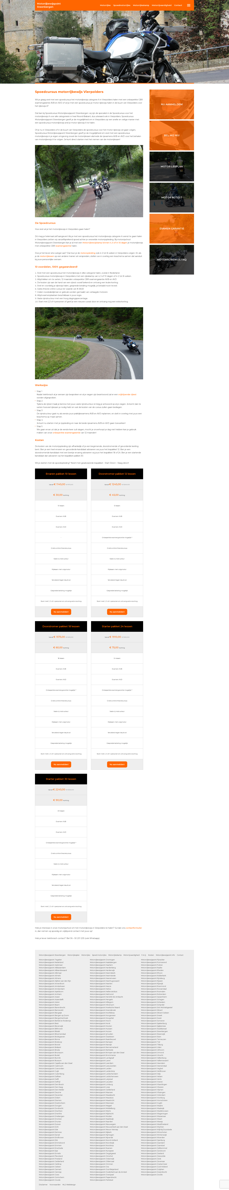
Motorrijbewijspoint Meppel (101, 1106)
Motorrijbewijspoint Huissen (101, 1029)
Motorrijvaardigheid (132, 955)
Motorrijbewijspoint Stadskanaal (154, 1029)
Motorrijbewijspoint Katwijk (101, 1045)
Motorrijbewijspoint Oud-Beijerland (104, 1169)
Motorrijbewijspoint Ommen (101, 1164)
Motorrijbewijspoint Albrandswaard (53, 970)
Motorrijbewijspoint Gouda (49, 1180)
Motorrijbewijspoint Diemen (50, 1100)
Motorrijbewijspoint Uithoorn (152, 1050)
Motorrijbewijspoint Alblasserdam (52, 968)
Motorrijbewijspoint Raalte (151, 968)
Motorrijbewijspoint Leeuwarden (103, 1066)
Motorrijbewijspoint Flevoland (51, 1156)
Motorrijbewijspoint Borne (49, 1039)
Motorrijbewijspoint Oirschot (101, 1156)
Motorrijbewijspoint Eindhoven (51, 1138)
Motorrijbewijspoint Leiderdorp (102, 1071)
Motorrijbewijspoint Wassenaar (153, 1116)
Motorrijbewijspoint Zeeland (152, 1153)
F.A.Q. (144, 955)
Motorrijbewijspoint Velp (150, 1074)
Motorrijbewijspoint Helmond (101, 994)
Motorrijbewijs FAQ (171, 259)
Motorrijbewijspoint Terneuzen (153, 1039)
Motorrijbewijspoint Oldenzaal (102, 1161)
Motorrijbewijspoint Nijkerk (100, 1132)
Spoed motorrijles (99, 955)
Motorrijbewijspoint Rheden (152, 970)
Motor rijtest (171, 197)
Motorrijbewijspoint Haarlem (101, 965)
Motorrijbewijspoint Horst (100, 1023)
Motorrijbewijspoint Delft (49, 1079)
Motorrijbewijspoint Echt (49, 1127)
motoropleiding (87, 253)
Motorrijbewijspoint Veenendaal (154, 1066)
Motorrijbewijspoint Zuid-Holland (154, 1167)
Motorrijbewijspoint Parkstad (101, 1180)
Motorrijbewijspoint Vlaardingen (154, 1084)
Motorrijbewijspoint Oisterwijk (102, 1159)
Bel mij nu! (171, 135)
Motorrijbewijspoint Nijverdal (101, 1138)
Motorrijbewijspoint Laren (100, 1061)
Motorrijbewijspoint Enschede (51, 1148)
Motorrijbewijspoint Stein (151, 1037)
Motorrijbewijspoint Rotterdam (153, 994)
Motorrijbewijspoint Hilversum (102, 1005)
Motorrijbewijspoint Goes (49, 1175)
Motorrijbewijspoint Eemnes (50, 1132)
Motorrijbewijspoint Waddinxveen (154, 1111)
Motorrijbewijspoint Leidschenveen (104, 1076)
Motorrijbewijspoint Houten (101, 1026)
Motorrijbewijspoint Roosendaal (154, 989)
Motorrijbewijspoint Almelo (50, 976)
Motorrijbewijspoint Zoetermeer (154, 1164)
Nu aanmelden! (61, 612)
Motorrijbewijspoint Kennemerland (104, 1047)
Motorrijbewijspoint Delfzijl (49, 1082)
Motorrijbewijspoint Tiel (150, 1042)
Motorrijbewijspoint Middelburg (102, 1108)
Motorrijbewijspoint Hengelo (101, 1000)
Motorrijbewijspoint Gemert (50, 1169)
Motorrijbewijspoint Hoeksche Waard (105, 1007)
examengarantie (63, 246)
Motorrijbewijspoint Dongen (50, 1106)
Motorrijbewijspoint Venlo (151, 1079)
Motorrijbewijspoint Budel (49, 1055)
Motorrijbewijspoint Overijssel (102, 1175)
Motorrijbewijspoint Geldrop (50, 1164)
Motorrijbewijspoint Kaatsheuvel (103, 1039)
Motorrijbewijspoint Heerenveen (103, 978)
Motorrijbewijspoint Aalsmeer (51, 965)
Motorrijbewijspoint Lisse (100, 1087)
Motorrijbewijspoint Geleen (50, 1167)
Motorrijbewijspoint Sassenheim (154, 997)
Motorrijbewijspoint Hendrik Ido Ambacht (106, 997)
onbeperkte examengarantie (66, 433)
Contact (178, 5)
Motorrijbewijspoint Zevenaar (153, 1161)
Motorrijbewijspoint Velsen (151, 1076)
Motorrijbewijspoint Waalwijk (152, 1108)
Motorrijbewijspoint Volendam (153, 1095)
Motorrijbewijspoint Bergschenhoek (53, 1018)
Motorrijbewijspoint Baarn (49, 1005)
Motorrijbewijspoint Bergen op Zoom (54, 1015)
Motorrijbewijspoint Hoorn (100, 1021)
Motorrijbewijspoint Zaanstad (153, 1145)
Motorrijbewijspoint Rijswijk (152, 984)
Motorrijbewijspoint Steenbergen (52, 955)
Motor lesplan (172, 166)
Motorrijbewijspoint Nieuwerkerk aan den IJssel (109, 1127)
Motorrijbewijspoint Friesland (50, 1159)
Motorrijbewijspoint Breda (49, 1050)
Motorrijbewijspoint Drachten (50, 1111)
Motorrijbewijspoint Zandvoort (153, 1151)
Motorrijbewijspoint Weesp (152, 1122)
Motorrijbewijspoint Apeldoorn (51, 992)
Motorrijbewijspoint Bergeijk (50, 1013)
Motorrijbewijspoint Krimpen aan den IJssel (107, 1053)
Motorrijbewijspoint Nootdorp (102, 1145)
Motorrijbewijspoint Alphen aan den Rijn (55, 981)
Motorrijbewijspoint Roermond (153, 986)
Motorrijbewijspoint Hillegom (101, 1002)
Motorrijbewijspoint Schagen (152, 1000)
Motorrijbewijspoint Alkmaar (50, 973)
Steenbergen (49, 5)
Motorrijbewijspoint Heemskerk (102, 973)
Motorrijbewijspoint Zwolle (152, 1175)
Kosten (151, 955)
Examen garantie (172, 228)
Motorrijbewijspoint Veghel (152, 1069)
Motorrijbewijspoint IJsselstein (102, 1037)
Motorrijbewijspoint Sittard (151, 1010)
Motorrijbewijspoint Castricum (51, 1066)
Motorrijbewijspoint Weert (151, 1119)
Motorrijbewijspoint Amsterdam (52, 989)
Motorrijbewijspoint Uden (151, 1047)
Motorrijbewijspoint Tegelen (50, 960)
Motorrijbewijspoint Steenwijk (153, 1034)
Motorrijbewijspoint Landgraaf (102, 1058)
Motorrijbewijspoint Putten (152, 965)
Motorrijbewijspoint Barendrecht (52, 1007)
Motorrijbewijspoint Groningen (102, 960)
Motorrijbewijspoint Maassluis (101, 1098)
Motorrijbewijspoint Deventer (51, 1095)
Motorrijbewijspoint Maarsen (101, 1092)
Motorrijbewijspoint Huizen (101, 1031)
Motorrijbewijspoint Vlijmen (152, 1090)
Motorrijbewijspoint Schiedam (153, 1002)
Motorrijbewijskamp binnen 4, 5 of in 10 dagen (105, 243)
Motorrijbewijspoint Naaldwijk (102, 1119)
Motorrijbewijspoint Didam (49, 1098)
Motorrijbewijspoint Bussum (50, 1061)
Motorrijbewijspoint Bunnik (50, 1058)
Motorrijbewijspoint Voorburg (153, 1098)
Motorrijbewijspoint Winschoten (154, 1132)
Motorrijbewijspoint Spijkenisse (153, 1026)
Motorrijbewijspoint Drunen (50, 1122)
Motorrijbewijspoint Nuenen (101, 1148)
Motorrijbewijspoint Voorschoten (154, 1100)
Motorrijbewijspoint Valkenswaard (154, 1061)
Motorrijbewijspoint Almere (50, 978)
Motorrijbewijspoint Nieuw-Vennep (104, 1130)
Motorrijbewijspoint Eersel (49, 1135)
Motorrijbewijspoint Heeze (100, 986)
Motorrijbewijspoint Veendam (153, 1063)
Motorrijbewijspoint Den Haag (51, 1087)
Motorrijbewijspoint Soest (151, 1018)
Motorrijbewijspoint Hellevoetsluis (103, 992)
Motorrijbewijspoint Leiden (100, 1069)
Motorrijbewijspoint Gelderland (51, 1161)
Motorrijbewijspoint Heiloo (100, 989)
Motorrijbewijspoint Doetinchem (52, 1103)
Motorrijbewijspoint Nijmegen (102, 1135)
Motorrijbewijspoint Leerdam (101, 1063)
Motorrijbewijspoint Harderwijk (102, 970)
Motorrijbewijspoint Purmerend (154, 962)
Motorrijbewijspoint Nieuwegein (103, 1124)
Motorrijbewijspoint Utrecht (152, 1055)
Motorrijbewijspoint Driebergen (51, 1116)
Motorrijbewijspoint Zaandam (153, 1143)
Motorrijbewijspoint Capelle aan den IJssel (55, 1063)
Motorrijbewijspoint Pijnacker (153, 960)
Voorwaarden (55, 1185)
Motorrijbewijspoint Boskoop (50, 1042)
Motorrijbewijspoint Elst (48, 1140)
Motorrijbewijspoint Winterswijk (154, 1135)
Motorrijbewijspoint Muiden (101, 1116)
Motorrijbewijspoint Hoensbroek (103, 1010)
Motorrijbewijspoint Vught (151, 1103)
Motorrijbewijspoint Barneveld (51, 1010)
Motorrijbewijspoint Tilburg (152, 1045)
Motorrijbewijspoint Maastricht (102, 1100)
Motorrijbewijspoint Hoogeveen (103, 1015)
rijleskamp (141, 5)
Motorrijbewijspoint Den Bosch (51, 1084)
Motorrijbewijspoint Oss (99, 1167)
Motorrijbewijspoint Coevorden (51, 1069)
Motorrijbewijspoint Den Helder (51, 1090)
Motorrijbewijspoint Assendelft (51, 1000)
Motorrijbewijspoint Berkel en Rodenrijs (55, 1021)
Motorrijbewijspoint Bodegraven (52, 1037)
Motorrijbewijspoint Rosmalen (153, 992)
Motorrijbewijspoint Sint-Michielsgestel (156, 1007)
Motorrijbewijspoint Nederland (51, 962)
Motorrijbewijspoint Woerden (153, 1138)
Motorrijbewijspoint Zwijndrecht (154, 1172)
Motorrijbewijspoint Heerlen (101, 984)
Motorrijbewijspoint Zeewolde (153, 1156)
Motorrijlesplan (74, 955)
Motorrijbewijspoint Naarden (101, 1122)
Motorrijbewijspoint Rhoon (151, 973)
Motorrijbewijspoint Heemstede (103, 976)
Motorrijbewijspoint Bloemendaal (52, 1034)
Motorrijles (86, 955)
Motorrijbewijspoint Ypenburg (153, 1140)
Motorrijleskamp (115, 955)
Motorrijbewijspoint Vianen (152, 1082)
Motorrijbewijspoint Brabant (50, 1047)
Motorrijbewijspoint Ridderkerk (153, 976)
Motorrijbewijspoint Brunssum (51, 1053)
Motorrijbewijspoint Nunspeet (102, 1151)
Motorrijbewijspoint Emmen (50, 1145)
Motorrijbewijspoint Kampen (101, 1042)
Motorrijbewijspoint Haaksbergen (103, 962)
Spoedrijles (121, 5)
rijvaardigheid (161, 5)
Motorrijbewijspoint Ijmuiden (101, 1034)
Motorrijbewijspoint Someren (153, 1021)
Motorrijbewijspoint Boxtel (49, 1045)
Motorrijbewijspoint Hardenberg (103, 968)
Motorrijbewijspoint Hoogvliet (102, 1018)
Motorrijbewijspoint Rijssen (152, 981)
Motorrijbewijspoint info (165, 955)
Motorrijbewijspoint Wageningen (154, 1114)
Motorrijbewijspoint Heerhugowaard (104, 981)
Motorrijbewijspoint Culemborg (51, 1074)
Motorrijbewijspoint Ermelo (50, 1153)
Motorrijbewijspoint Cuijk (49, 1071)
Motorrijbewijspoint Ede (48, 1130)
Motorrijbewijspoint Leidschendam (104, 1074)
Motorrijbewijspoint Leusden (101, 1082)
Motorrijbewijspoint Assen (49, 997)
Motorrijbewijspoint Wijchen (152, 1127)
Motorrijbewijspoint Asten (49, 1002)
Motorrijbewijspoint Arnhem (50, 994)
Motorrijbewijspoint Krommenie (103, 1055)
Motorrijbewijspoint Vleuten (152, 1087)
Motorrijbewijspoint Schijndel (152, 1005)
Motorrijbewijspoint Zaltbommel (154, 1148)
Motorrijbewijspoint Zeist (151, 1159)
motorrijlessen (47, 256)
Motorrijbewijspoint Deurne (50, 1092)
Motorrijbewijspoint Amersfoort (51, 984)
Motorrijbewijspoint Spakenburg (154, 1023)
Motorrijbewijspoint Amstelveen (52, 986)
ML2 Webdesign (69, 1185)
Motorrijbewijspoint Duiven (50, 1124)
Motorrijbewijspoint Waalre (152, 1106)
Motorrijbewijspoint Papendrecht (103, 1177)
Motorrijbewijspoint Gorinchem (51, 1177)
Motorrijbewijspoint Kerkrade (101, 1050)
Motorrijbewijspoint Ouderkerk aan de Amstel (108, 1172)
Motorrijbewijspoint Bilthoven (51, 1029)
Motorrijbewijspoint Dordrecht (51, 1108)
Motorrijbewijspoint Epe (48, 1151)
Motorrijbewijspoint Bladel (49, 1031)
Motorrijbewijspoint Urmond (152, 1053)
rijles (105, 5)
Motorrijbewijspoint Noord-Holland (104, 1140)
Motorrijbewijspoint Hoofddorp (102, 1013)
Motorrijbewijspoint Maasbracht (102, 1095)
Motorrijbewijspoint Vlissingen (153, 1092)
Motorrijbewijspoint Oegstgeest (103, 1153)
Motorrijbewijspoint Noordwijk (102, 1143)
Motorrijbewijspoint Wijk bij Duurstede (156, 1130)
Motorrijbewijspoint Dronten (50, 1119)
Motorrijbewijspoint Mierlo (100, 1111)
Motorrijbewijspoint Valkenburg (153, 1058)
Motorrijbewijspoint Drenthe (50, 1114)
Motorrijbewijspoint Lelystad (101, 1079)
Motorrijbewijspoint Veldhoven (153, 1071)
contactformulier (134, 928)
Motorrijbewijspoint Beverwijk (51, 1026)
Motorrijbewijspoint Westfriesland (154, 1124)
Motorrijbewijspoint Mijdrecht (102, 1114)
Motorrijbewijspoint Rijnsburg (153, 978)
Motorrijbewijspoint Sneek (151, 1015)
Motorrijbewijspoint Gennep (50, 1172)
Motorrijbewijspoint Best (49, 1023)
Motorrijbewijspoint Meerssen (102, 1103)
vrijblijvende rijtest (127, 394)
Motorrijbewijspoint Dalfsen (50, 1076)
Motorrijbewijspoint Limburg (101, 1084)
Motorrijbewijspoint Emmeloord (52, 1143)
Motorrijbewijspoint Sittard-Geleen (155, 1013)
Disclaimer (43, 1185)
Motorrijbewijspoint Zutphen (152, 1169)
